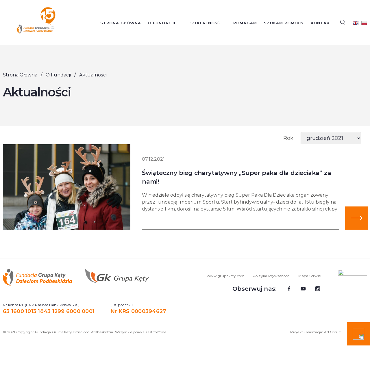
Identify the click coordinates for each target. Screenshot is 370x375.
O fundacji (161, 23)
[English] (355, 23)
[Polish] (364, 23)
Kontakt (322, 23)
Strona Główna (120, 23)
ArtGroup (332, 332)
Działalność (204, 23)
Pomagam (245, 23)
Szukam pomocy (284, 23)
